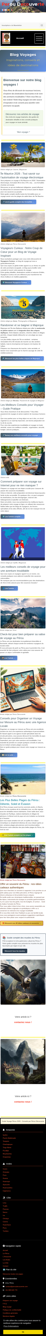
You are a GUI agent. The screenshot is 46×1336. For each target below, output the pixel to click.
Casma (5, 1222)
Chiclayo (6, 1218)
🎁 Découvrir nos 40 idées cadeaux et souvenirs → (21, 923)
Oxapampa (7, 1157)
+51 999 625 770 (11, 1290)
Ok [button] (23, 1332)
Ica (4, 1215)
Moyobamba (7, 1154)
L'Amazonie (7, 1256)
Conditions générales (10, 1313)
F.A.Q (5, 1304)
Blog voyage (7, 1307)
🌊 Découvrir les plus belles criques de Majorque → (22, 358)
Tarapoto (6, 1141)
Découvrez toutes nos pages (13, 1274)
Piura (4, 1228)
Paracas (6, 1209)
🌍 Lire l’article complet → (12, 516)
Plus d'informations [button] (11, 1326)
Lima (4, 1203)
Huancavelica (7, 1188)
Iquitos (5, 1135)
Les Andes (6, 1260)
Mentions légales (9, 1316)
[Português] (11, 10)
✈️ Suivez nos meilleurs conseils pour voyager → (21, 435)
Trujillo (5, 1206)
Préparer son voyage (10, 1300)
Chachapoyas (8, 1144)
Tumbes (5, 1231)
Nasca (5, 1212)
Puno (4, 1175)
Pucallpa (6, 1150)
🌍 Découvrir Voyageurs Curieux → (16, 282)
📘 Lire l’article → (9, 588)
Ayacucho (6, 1184)
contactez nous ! (23, 1022)
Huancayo (6, 1181)
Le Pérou (6, 1253)
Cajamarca (6, 1191)
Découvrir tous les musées (15, 951)
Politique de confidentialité (12, 1310)
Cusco (5, 1169)
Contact (5, 1266)
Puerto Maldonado (9, 1138)
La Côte (5, 1263)
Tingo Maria (7, 1147)
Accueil (5, 1250)
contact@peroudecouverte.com (16, 1286)
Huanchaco (7, 1225)
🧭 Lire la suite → (8, 755)
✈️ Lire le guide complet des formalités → (18, 202)
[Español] (8, 10)
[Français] (3, 10)
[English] (5, 10)
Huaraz (5, 1178)
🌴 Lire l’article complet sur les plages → (17, 835)
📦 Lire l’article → (8, 658)
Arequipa (6, 1172)
